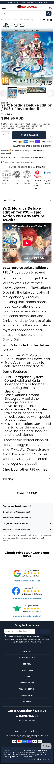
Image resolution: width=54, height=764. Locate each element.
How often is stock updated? (16, 529)
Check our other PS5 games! (25, 469)
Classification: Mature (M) (20, 19)
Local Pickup (27, 670)
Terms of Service (27, 689)
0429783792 (28, 716)
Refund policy (27, 683)
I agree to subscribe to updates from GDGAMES (28, 636)
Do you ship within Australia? (16, 512)
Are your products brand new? (17, 506)
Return (27, 676)
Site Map (27, 701)
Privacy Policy (44, 636)
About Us (26, 651)
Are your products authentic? (17, 518)
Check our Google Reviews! (27, 581)
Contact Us (27, 695)
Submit (42, 631)
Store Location (27, 658)
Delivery (27, 664)
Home (3, 19)
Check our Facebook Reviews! (27, 598)
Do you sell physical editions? (17, 523)
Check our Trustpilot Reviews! (27, 616)
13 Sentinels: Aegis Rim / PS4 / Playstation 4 (29, 739)
